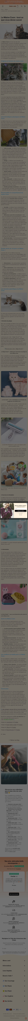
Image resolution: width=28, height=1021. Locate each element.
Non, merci (20, 514)
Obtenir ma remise (21, 510)
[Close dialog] (26, 503)
